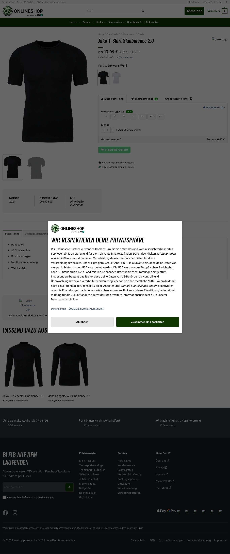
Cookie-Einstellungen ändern (86, 308)
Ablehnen (82, 322)
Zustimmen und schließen (147, 322)
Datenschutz (58, 308)
